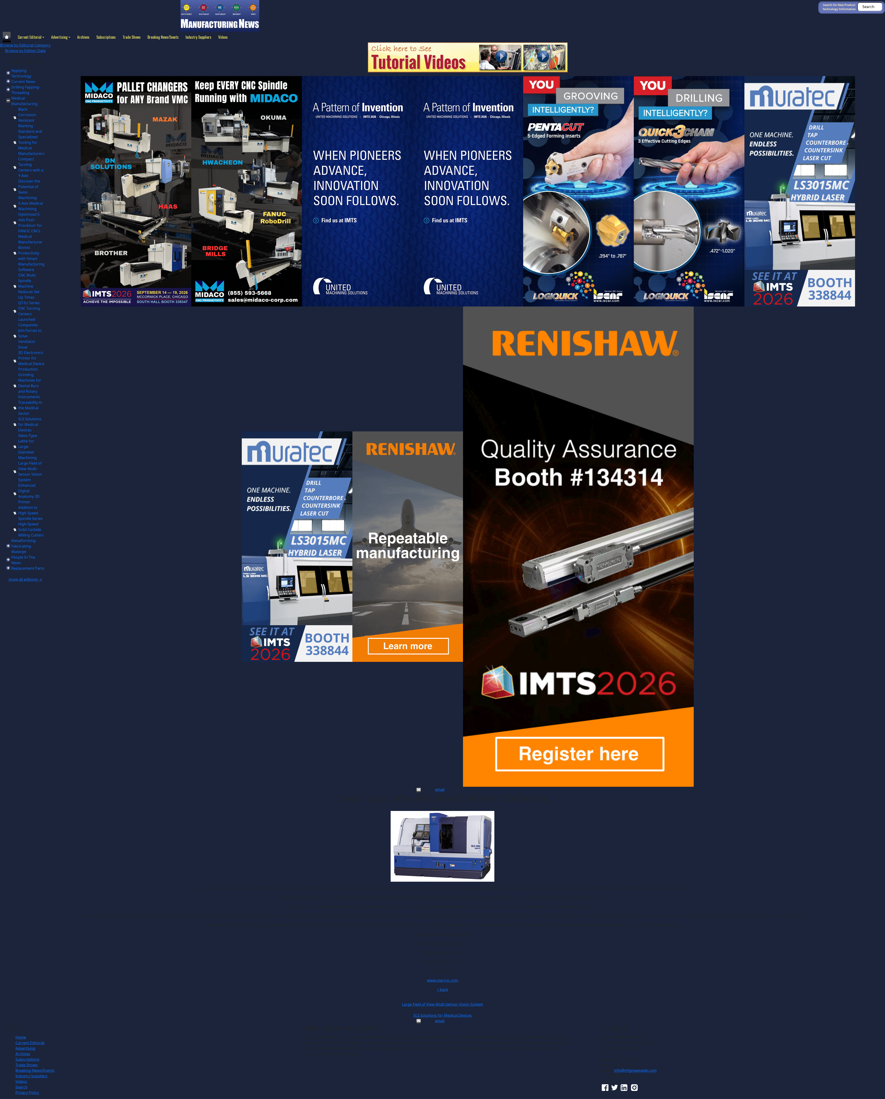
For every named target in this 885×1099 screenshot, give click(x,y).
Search (21, 1087)
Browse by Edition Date (25, 50)
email (440, 789)
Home (20, 1037)
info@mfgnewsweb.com (635, 1070)
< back (442, 989)
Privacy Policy (27, 1092)
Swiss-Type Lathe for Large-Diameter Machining (27, 446)
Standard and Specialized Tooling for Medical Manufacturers (31, 142)
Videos (223, 37)
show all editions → (25, 579)
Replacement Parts (27, 568)
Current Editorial (29, 37)
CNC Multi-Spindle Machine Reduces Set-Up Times (29, 286)
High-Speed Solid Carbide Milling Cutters (31, 530)
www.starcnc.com (442, 980)
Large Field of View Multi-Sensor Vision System (442, 1004)
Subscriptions (106, 37)
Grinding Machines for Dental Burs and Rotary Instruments (29, 385)
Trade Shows (132, 37)
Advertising (59, 37)
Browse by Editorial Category (25, 45)
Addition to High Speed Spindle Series (30, 513)
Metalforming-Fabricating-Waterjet (24, 546)
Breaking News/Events (163, 37)
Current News (23, 81)
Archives (83, 37)
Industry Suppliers (198, 37)
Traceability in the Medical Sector (30, 408)
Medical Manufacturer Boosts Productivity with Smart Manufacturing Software (31, 253)
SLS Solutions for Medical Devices (29, 424)
